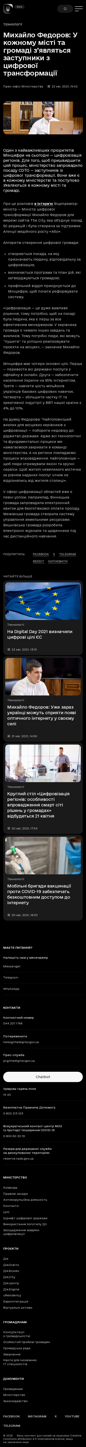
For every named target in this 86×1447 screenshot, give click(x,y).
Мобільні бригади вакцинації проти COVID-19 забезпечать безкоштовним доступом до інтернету (39, 894)
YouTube (72, 1416)
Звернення (11, 1354)
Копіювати (58, 561)
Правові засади (15, 1193)
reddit (38, 561)
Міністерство (15, 1177)
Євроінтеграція (15, 1301)
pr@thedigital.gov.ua (19, 1060)
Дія (5, 1258)
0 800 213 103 (13, 1113)
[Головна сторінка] (9, 9)
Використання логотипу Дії (25, 1224)
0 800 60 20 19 (14, 1136)
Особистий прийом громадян (26, 1342)
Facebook (11, 1416)
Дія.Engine (11, 1289)
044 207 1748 (12, 1023)
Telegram (10, 977)
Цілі (6, 1212)
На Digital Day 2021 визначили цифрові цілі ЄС (39, 634)
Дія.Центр (11, 1283)
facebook (41, 554)
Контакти (11, 1205)
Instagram (37, 1416)
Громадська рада (16, 1348)
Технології (12, 24)
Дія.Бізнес (11, 1270)
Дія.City (9, 1277)
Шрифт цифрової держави (25, 1218)
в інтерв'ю (43, 204)
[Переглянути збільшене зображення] (43, 118)
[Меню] (79, 9)
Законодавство (15, 1401)
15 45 (7, 1094)
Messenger (12, 966)
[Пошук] (65, 9)
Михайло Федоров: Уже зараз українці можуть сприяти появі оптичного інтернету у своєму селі (41, 715)
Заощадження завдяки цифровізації (21, 1232)
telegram (67, 554)
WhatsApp (11, 988)
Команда (10, 1187)
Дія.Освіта (11, 1265)
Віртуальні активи (17, 1307)
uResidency (12, 1295)
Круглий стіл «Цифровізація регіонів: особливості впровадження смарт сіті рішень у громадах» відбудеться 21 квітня (38, 804)
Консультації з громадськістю (16, 1334)
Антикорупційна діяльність (25, 1199)
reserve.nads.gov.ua (18, 1158)
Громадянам (15, 1322)
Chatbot (43, 1077)
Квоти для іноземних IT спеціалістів (20, 1362)
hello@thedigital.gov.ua (21, 1042)
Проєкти (10, 1248)
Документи (13, 1378)
